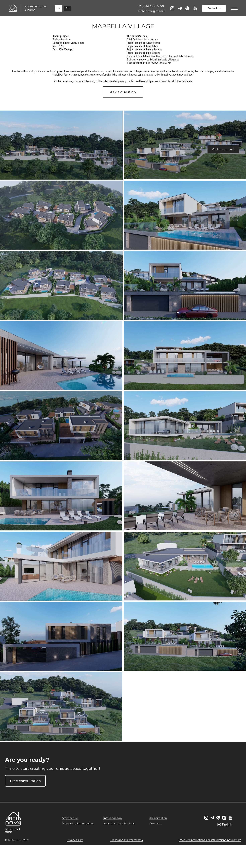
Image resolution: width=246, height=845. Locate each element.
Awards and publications (118, 823)
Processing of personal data (126, 839)
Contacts (155, 823)
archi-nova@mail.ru (151, 11)
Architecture (70, 818)
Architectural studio (12, 830)
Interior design (112, 818)
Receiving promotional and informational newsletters (210, 839)
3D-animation (158, 818)
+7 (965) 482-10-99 (150, 6)
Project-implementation (77, 823)
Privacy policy (75, 839)
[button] (223, 149)
